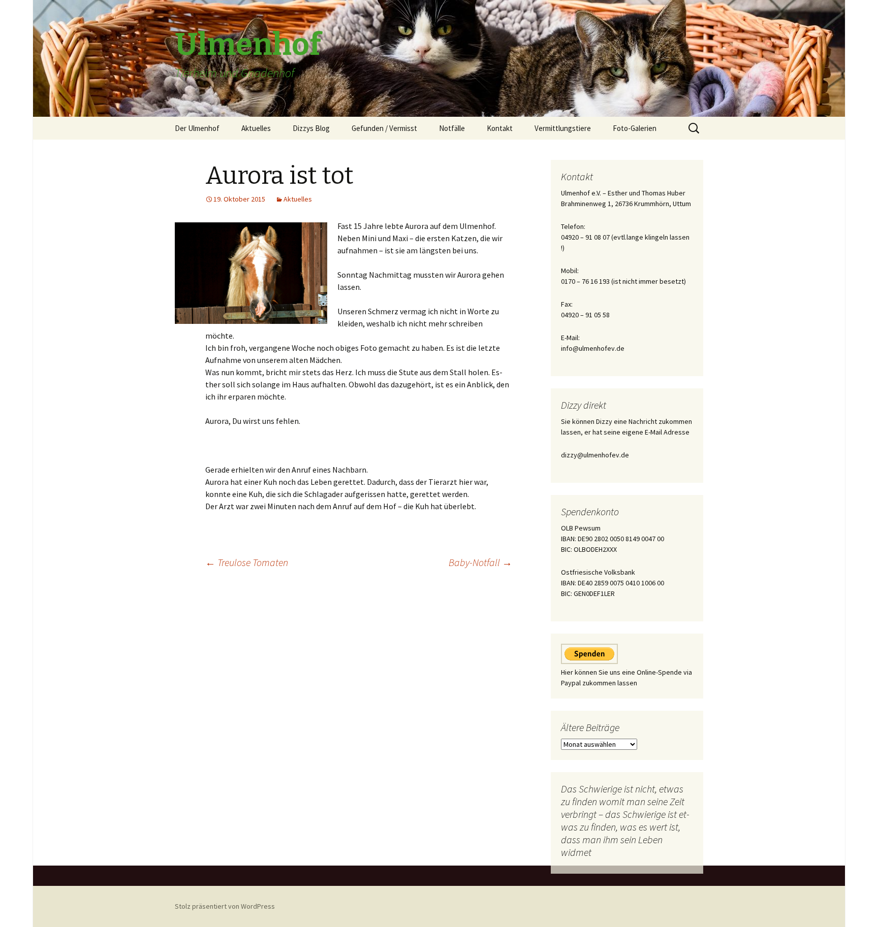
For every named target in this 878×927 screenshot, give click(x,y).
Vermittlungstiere (563, 128)
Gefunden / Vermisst (384, 128)
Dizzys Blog (311, 128)
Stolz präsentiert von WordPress (225, 906)
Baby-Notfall (480, 562)
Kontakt (500, 128)
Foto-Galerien (634, 128)
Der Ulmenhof (197, 128)
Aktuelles (256, 128)
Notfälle (452, 128)
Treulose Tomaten (246, 562)
